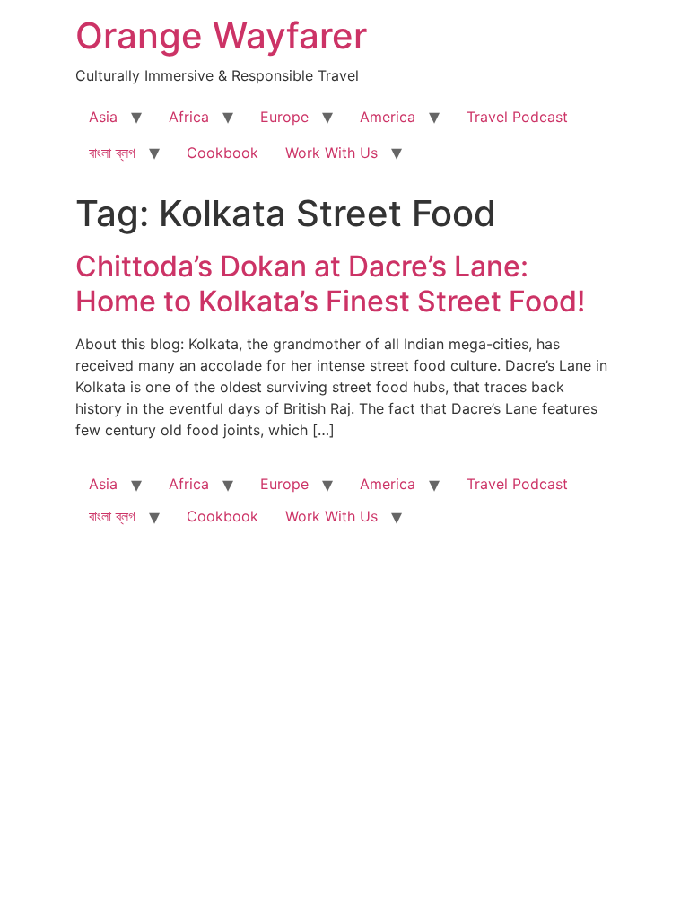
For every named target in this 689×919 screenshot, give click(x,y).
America (387, 117)
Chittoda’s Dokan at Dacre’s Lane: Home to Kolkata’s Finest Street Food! (330, 283)
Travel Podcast (517, 117)
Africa (189, 117)
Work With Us (331, 153)
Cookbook (222, 153)
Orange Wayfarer (221, 35)
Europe (284, 117)
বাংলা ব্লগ (112, 153)
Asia (103, 117)
